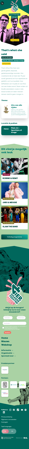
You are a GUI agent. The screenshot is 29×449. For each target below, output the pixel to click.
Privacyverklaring (6, 417)
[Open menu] (25, 2)
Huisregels (4, 422)
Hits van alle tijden (7, 57)
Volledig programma (14, 237)
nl (5, 431)
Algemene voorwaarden (8, 419)
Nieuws (5, 341)
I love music (6, 174)
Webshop (6, 345)
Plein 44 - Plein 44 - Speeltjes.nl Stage (13, 60)
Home (4, 338)
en (12, 431)
